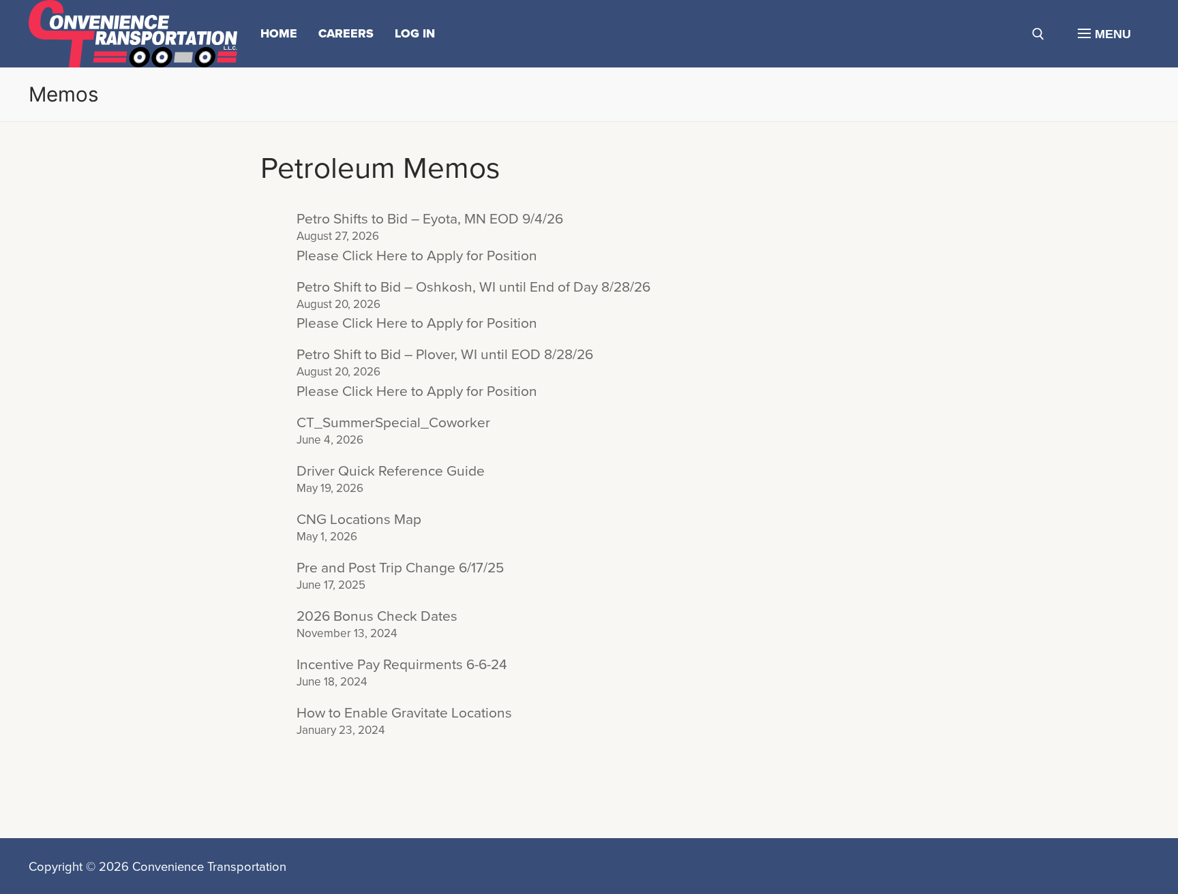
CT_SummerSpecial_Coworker (393, 422)
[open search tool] (1038, 34)
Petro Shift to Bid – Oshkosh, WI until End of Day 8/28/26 (473, 287)
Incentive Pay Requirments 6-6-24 (402, 664)
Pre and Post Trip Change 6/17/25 (400, 567)
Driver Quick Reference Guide (391, 471)
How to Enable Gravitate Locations (404, 713)
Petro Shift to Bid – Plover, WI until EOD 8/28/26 (445, 354)
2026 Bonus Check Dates (377, 616)
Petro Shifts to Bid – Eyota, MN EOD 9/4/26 (430, 219)
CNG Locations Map (359, 519)
